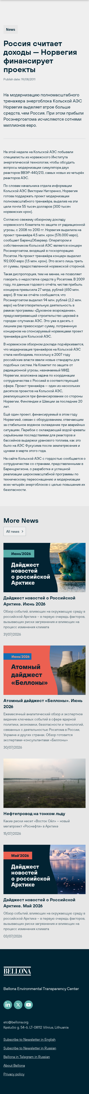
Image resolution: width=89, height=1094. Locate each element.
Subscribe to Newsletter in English (29, 1039)
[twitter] (18, 1004)
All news (12, 531)
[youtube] (28, 1004)
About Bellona (14, 1065)
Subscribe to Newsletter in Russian (29, 1048)
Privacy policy (13, 1074)
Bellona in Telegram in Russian (26, 1057)
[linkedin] (7, 1004)
